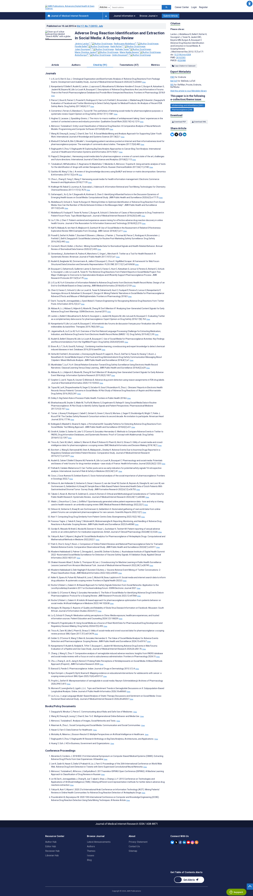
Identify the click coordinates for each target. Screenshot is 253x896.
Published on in (75, 26)
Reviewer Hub (52, 851)
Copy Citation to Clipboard (184, 66)
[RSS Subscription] (196, 842)
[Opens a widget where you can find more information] (236, 892)
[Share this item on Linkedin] (184, 134)
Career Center (182, 7)
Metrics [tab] (155, 65)
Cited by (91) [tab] (100, 65)
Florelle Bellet (81, 46)
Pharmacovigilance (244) (182, 110)
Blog (89, 860)
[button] (249, 3)
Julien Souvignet (84, 49)
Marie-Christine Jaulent (86, 52)
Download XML (200, 122)
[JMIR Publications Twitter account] (176, 842)
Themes (91, 851)
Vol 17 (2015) (90, 26)
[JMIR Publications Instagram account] (192, 842)
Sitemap (133, 851)
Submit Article (170, 15)
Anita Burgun (82, 55)
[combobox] (136, 7)
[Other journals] (106, 15)
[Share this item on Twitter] (176, 134)
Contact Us (134, 846)
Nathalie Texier (122, 49)
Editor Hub (50, 846)
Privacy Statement (138, 842)
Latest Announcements (99, 842)
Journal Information (123, 15)
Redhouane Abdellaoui (126, 43)
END (172, 77)
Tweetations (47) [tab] (129, 65)
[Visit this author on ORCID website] (102, 43)
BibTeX (173, 81)
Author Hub (51, 842)
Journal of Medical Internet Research (69, 15)
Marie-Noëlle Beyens (130, 52)
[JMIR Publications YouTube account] (188, 842)
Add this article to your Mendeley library (188, 91)
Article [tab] (55, 65)
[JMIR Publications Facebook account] (180, 842)
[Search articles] (166, 7)
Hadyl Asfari (117, 46)
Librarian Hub (52, 855)
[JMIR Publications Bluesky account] (172, 842)
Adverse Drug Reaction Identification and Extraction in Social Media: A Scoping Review (119, 35)
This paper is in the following (187, 97)
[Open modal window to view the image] (58, 39)
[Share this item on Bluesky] (172, 134)
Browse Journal (147, 15)
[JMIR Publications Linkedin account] (184, 842)
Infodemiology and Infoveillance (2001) (188, 105)
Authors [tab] (76, 65)
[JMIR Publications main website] (70, 7)
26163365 (181, 57)
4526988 (181, 60)
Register (203, 7)
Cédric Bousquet (121, 55)
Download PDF (180, 122)
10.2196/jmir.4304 (182, 54)
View (144, 82)
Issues (90, 855)
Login (194, 7)
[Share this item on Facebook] (180, 134)
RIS (172, 85)
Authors (91, 846)
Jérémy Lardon (83, 43)
